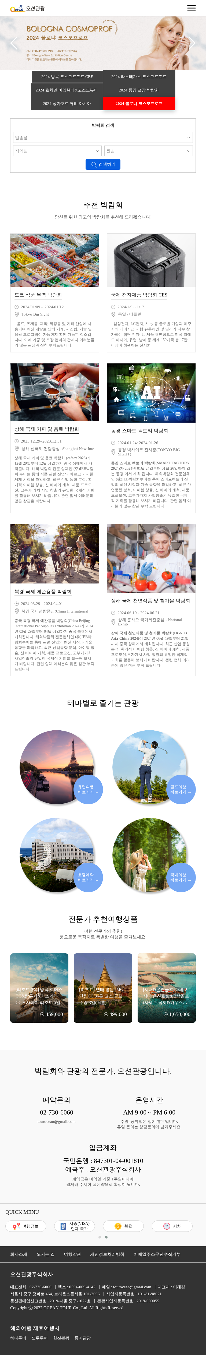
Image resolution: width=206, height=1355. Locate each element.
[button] (13, 43)
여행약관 (72, 1254)
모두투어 (40, 1338)
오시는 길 (45, 1254)
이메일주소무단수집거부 (157, 1254)
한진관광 (61, 1338)
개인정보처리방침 (107, 1254)
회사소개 (18, 1254)
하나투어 (18, 1338)
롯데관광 (83, 1338)
